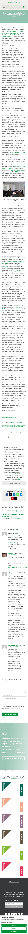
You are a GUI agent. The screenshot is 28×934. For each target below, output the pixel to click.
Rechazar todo (14, 931)
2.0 (15, 422)
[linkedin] (19, 914)
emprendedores (5, 425)
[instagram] (12, 914)
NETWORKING (5, 426)
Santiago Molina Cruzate (14, 19)
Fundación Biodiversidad (17, 163)
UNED (16, 172)
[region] (14, 924)
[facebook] (6, 914)
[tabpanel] (14, 458)
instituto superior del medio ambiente (17, 425)
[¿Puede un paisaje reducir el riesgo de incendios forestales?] (14, 510)
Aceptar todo (14, 925)
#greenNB (12, 422)
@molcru (19, 479)
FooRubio (10, 572)
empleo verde (19, 423)
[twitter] (9, 914)
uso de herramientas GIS (14, 270)
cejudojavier (10, 553)
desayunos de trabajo (11, 423)
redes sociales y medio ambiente (16, 426)
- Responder (16, 533)
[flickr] (22, 914)
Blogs (18, 422)
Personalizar (14, 928)
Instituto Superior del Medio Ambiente (14, 170)
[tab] (14, 433)
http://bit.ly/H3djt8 (12, 543)
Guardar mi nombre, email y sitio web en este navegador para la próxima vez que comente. (13, 708)
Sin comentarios (16, 518)
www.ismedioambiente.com (9, 417)
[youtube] (15, 914)
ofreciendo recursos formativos (17, 152)
